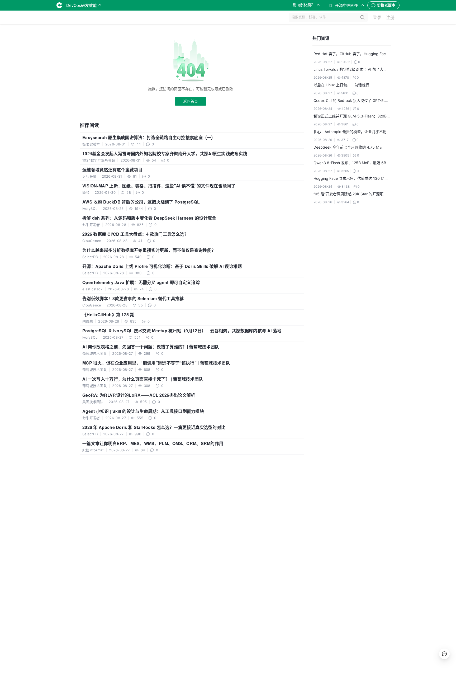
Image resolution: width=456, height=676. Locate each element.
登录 (377, 17)
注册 (390, 17)
